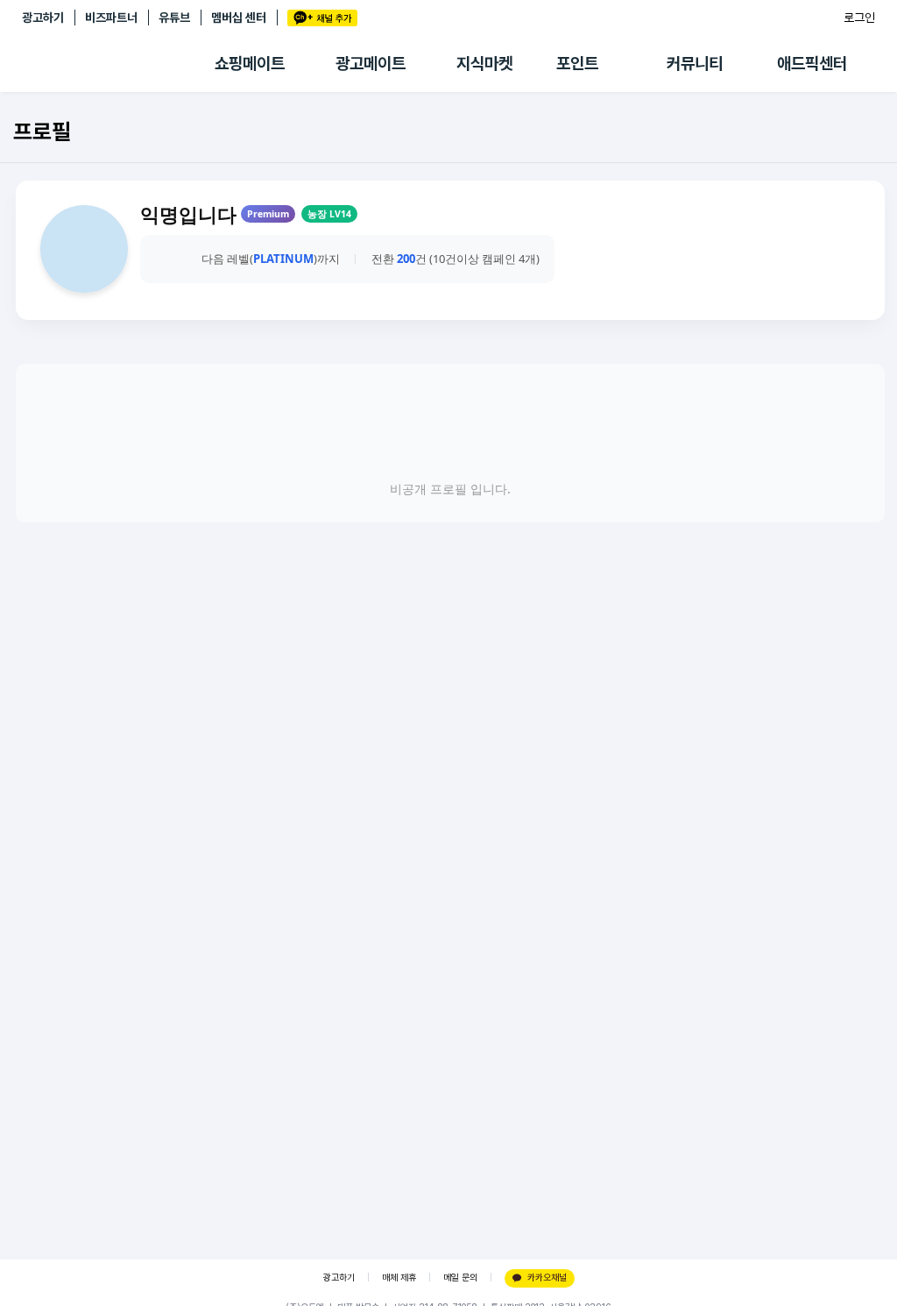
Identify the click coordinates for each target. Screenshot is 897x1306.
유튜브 (174, 18)
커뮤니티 (695, 63)
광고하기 (43, 18)
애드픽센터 (812, 63)
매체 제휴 (399, 1277)
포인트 (577, 63)
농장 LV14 (329, 214)
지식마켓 (484, 63)
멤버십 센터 (238, 18)
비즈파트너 (111, 18)
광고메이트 (370, 63)
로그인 (859, 17)
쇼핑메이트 (250, 63)
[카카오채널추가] (322, 18)
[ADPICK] (118, 64)
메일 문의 (460, 1277)
